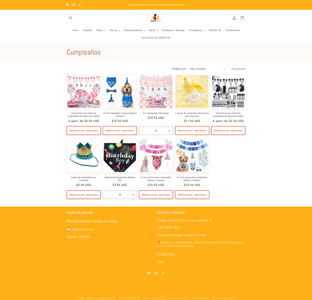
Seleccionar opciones (84, 130)
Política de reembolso (129, 298)
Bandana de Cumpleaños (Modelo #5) (120, 179)
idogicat (90, 298)
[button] (70, 18)
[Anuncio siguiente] (191, 4)
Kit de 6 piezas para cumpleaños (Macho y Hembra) (192, 179)
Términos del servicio (179, 298)
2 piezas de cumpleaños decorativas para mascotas (192, 115)
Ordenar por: (179, 69)
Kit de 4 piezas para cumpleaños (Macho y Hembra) (156, 179)
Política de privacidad (154, 298)
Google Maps (166, 254)
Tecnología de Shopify (105, 298)
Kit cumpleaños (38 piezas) (156, 113)
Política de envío (200, 298)
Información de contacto (223, 298)
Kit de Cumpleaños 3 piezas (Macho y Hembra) (119, 115)
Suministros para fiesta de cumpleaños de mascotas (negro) (228, 115)
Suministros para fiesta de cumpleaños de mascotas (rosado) (84, 115)
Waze (160, 262)
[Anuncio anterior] (121, 4)
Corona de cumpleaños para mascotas (83, 179)
